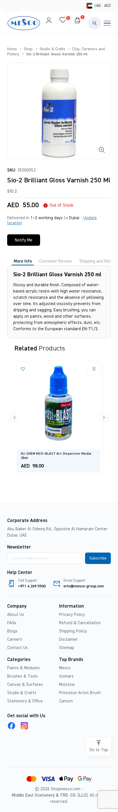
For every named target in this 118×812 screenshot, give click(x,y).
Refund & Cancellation (80, 623)
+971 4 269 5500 (32, 586)
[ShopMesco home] (24, 23)
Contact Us (17, 648)
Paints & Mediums (23, 668)
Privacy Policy (72, 614)
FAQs (11, 623)
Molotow (67, 684)
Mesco (64, 668)
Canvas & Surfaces (25, 684)
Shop (28, 49)
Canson (66, 701)
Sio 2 (12, 191)
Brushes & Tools (22, 676)
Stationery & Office (25, 701)
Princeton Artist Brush (80, 693)
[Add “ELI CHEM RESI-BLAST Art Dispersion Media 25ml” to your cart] (33, 368)
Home (12, 49)
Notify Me (23, 240)
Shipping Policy (73, 631)
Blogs (12, 631)
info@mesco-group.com (84, 586)
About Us (15, 614)
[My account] (48, 23)
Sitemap (66, 648)
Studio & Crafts (52, 49)
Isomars (66, 676)
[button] (94, 23)
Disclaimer (68, 639)
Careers (14, 639)
